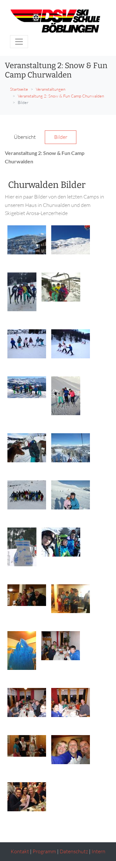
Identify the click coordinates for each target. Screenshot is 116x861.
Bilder (60, 137)
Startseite (19, 89)
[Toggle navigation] (19, 41)
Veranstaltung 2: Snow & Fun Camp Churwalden (61, 95)
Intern (98, 851)
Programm (44, 851)
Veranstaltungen (50, 89)
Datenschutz (74, 851)
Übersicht (25, 137)
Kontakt (20, 851)
